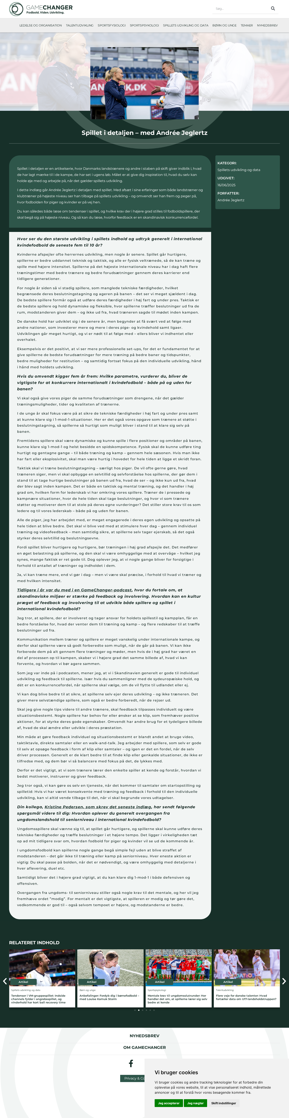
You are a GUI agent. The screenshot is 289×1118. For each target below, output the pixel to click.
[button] (5, 981)
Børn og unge (224, 25)
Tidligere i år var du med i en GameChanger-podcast (74, 590)
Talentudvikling (80, 25)
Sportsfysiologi (112, 25)
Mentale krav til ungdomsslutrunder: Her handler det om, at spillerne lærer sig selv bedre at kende (177, 999)
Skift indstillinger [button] (223, 1103)
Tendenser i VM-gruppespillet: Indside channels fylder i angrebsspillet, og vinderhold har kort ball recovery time (38, 999)
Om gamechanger (144, 1047)
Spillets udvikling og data (185, 25)
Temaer (247, 25)
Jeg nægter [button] (195, 1103)
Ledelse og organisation (40, 25)
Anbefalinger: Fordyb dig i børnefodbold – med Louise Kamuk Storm (109, 997)
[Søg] (273, 8)
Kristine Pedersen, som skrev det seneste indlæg (98, 807)
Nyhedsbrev (267, 25)
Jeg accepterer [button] (169, 1103)
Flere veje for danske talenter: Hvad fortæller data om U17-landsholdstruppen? (246, 997)
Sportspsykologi (144, 25)
